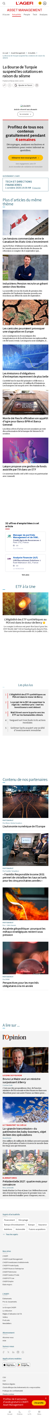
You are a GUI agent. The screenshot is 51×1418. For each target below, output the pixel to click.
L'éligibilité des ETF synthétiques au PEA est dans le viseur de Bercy (25, 621)
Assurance (42, 1224)
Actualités (31, 53)
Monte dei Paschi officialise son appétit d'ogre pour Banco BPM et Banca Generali (25, 421)
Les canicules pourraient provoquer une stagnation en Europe (24, 329)
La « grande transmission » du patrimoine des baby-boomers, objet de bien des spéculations (24, 1132)
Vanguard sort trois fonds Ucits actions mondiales (28, 721)
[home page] (24, 3)
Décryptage (23, 1220)
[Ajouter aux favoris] (10, 85)
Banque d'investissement (14, 1224)
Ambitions (8, 1229)
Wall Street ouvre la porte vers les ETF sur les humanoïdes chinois (28, 713)
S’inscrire (36, 187)
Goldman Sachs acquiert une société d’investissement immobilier (28, 729)
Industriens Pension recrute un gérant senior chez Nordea (25, 285)
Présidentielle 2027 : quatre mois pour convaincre (25, 1183)
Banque (31, 1224)
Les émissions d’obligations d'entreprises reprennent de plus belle (25, 374)
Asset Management (18, 53)
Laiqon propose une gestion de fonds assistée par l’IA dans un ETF (25, 467)
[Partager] (5, 85)
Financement (9, 1220)
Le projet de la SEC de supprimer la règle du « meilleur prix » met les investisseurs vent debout (27, 705)
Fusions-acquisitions (37, 1229)
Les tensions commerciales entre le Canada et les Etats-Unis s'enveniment (25, 240)
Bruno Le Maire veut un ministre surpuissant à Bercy (21, 1080)
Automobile (20, 1229)
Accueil (5, 53)
